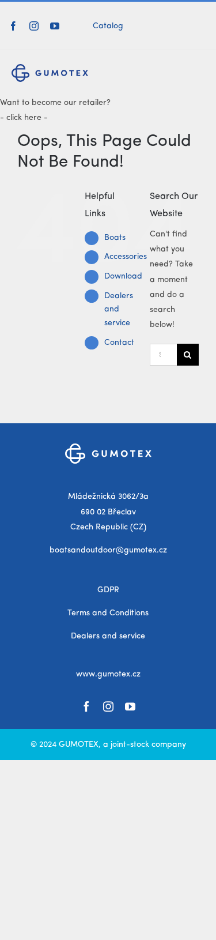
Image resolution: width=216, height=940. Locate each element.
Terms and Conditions (108, 613)
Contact (119, 343)
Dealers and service (118, 310)
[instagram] (34, 26)
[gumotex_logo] (50, 68)
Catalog (108, 26)
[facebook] (13, 26)
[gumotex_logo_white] (108, 447)
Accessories (125, 257)
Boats (115, 238)
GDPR (108, 590)
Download (123, 276)
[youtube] (54, 26)
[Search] (203, 25)
